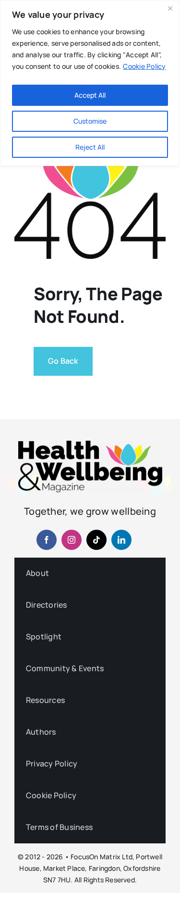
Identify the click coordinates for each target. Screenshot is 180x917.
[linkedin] (121, 540)
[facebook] (46, 540)
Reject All (90, 147)
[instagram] (71, 540)
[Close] (170, 8)
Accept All (90, 95)
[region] (90, 83)
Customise (90, 121)
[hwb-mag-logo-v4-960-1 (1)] (90, 444)
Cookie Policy (144, 66)
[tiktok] (96, 540)
